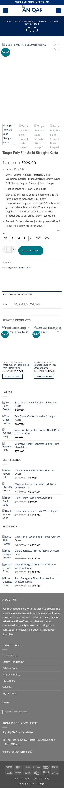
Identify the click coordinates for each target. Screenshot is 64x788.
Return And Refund (13, 662)
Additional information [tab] (17, 295)
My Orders (8, 680)
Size (5, 233)
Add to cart (30, 250)
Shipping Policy (11, 674)
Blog (27, 779)
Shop (18, 22)
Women (28, 22)
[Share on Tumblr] (41, 275)
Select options (13, 376)
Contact (38, 779)
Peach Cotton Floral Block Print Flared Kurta (15, 366)
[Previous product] (35, 29)
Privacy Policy (10, 668)
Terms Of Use (10, 655)
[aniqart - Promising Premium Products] (32, 10)
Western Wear (21, 712)
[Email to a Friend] (23, 275)
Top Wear (41, 22)
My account (9, 693)
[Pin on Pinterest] (29, 275)
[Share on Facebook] (11, 275)
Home (9, 22)
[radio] (6, 238)
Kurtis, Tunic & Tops (21, 268)
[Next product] (28, 29)
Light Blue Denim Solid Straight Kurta (45, 366)
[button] (5, 10)
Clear (59, 230)
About (18, 779)
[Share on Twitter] (17, 275)
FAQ (47, 779)
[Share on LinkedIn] (35, 275)
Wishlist (7, 687)
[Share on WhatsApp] (5, 275)
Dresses (7, 712)
